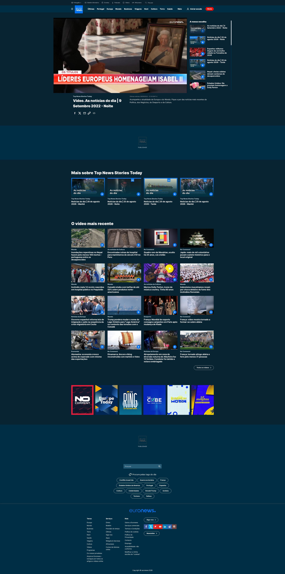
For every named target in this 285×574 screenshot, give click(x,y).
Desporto (147, 316)
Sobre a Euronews (131, 522)
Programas (91, 550)
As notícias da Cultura (116, 249)
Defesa (149, 496)
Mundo (118, 9)
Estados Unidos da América (129, 485)
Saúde (170, 9)
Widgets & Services (113, 541)
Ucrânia (166, 491)
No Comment (149, 249)
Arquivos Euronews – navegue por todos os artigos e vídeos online (95, 558)
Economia (75, 351)
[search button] (146, 2)
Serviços (109, 518)
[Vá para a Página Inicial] (79, 9)
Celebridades (134, 491)
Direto (209, 9)
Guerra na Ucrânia (147, 480)
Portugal (100, 9)
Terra (162, 9)
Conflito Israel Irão (126, 480)
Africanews (110, 544)
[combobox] (157, 2)
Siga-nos (109, 535)
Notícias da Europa (78, 316)
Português (77, 2)
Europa (110, 9)
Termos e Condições (132, 528)
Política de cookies (131, 532)
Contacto (128, 540)
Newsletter (151, 533)
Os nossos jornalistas (94, 553)
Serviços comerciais (132, 525)
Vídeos (89, 547)
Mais (126, 518)
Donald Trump (150, 491)
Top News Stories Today (80, 199)
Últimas (91, 9)
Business (128, 9)
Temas (89, 518)
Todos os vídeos (203, 367)
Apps (108, 538)
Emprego (128, 543)
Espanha (162, 485)
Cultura (154, 9)
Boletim (108, 525)
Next (146, 9)
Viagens (138, 9)
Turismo (136, 496)
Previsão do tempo (113, 528)
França (163, 480)
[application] (120, 55)
